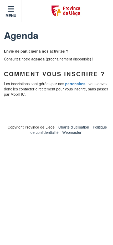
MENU (11, 15)
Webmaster (71, 132)
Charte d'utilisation (73, 127)
